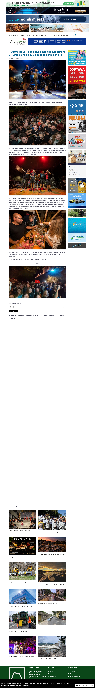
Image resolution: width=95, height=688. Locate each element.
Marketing (50, 673)
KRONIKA (36, 35)
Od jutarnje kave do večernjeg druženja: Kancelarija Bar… (20, 557)
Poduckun (11, 47)
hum (15, 498)
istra (49, 498)
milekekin (38, 498)
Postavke (77, 685)
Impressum (51, 671)
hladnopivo (11, 498)
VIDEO (49, 35)
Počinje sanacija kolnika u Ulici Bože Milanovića (47, 627)
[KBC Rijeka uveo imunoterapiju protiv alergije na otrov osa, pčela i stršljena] (22, 571)
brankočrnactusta (54, 498)
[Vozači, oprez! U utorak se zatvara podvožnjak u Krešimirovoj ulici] (52, 595)
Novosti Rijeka (71, 671)
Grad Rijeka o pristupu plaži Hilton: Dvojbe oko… (47, 658)
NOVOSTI (18, 35)
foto (30, 498)
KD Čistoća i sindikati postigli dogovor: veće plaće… (19, 631)
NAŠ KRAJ (53, 35)
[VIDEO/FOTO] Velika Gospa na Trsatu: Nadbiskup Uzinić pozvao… (51, 532)
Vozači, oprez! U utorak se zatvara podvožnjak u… (48, 603)
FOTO (45, 35)
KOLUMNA (41, 35)
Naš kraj (16, 47)
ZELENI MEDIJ (67, 35)
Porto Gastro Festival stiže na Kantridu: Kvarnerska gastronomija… (51, 554)
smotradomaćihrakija (21, 498)
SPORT (26, 35)
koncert (33, 498)
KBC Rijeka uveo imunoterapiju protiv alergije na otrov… (20, 582)
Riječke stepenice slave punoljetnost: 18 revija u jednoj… (20, 530)
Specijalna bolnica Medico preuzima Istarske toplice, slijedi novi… (21, 606)
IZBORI (22, 35)
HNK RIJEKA (31, 35)
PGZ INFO (58, 35)
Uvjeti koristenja (52, 676)
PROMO (72, 35)
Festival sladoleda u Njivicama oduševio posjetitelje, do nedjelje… (21, 656)
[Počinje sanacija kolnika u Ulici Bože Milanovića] (52, 618)
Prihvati (91, 685)
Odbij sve (84, 685)
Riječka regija (71, 673)
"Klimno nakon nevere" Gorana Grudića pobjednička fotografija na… (51, 584)
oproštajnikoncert (44, 498)
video (28, 498)
